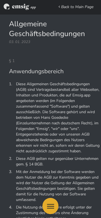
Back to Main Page (77, 7)
